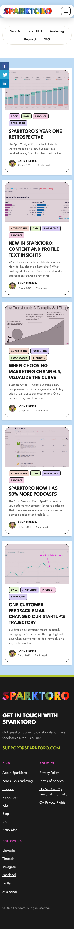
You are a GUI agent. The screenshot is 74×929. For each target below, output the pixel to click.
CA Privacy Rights (52, 802)
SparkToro (18, 123)
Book (14, 116)
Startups (39, 357)
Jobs (5, 805)
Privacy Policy (49, 772)
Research (30, 39)
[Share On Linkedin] (4, 83)
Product (40, 116)
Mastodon (9, 891)
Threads (8, 858)
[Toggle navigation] (66, 11)
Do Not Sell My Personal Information (54, 792)
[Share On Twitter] (4, 74)
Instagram (9, 866)
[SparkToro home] (27, 11)
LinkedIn (8, 850)
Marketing (57, 31)
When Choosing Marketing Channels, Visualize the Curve (35, 372)
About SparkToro (14, 772)
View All (15, 31)
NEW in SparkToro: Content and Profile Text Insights (34, 249)
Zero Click (36, 31)
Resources (10, 797)
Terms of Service (51, 780)
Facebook (9, 874)
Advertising (19, 228)
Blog (5, 813)
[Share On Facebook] (4, 66)
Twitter (7, 883)
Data (26, 116)
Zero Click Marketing (17, 780)
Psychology (19, 357)
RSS (5, 821)
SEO (47, 39)
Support (8, 789)
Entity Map (10, 829)
